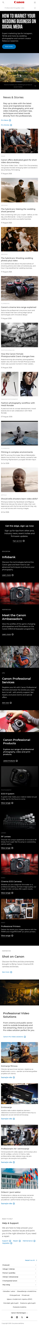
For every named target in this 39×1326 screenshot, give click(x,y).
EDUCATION (6, 551)
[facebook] (12, 1317)
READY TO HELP (7, 1219)
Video (3, 878)
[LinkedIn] (17, 1317)
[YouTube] (27, 1317)
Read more (9, 46)
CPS (3, 673)
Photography (6, 790)
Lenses (3, 833)
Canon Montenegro (18, 1313)
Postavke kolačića (19, 1307)
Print (3, 922)
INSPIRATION (6, 609)
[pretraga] (3, 2)
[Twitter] (22, 1317)
